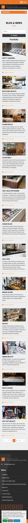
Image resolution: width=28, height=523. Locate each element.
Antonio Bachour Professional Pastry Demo (14, 484)
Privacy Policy (6, 494)
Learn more (16, 520)
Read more (9, 72)
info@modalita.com (9, 464)
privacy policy (5, 518)
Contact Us (5, 490)
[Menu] (21, 2)
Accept (5, 520)
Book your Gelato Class (8, 481)
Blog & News (5, 478)
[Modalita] (14, 459)
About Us (4, 487)
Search (15, 35)
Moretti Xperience (7, 497)
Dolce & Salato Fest (7, 500)
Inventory (4, 474)
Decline (10, 520)
